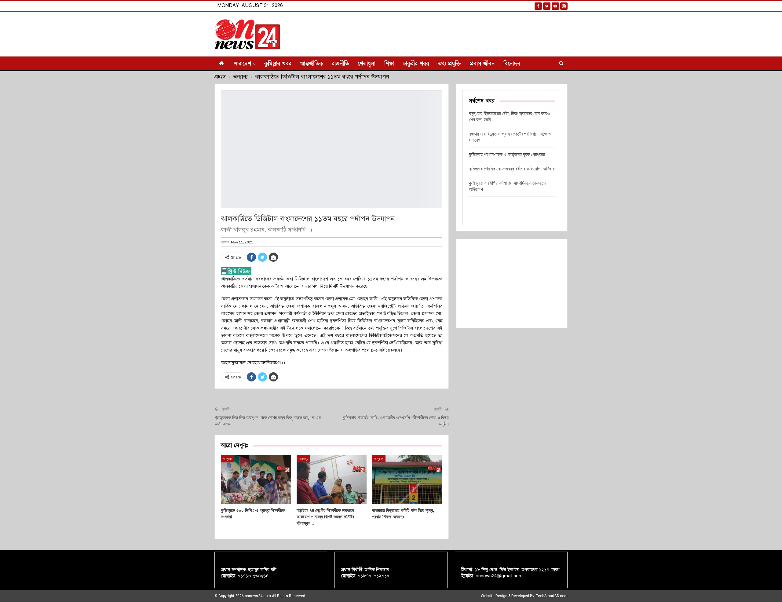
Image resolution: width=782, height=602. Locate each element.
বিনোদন (511, 63)
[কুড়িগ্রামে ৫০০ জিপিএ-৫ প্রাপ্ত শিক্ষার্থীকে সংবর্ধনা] (256, 479)
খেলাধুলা (366, 63)
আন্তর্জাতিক (311, 63)
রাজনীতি (340, 63)
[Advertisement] (511, 283)
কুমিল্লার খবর (277, 63)
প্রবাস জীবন (482, 63)
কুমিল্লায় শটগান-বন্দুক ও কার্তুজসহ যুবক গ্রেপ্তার (507, 154)
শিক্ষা (389, 63)
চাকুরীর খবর (416, 63)
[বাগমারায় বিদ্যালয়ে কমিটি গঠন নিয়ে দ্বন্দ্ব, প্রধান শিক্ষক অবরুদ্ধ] (407, 479)
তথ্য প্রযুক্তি (449, 63)
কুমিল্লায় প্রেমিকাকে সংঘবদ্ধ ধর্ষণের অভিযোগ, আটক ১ (512, 169)
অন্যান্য (227, 459)
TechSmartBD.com (552, 596)
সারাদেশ (242, 63)
